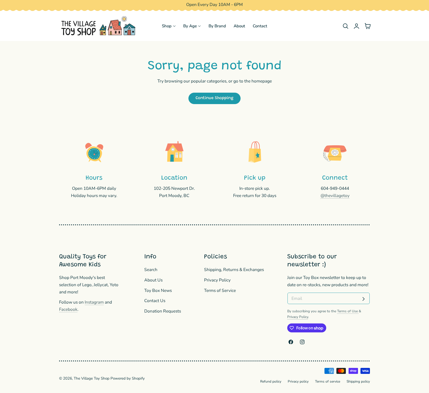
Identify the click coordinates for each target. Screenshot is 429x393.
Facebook (68, 309)
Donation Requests (162, 311)
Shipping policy (358, 381)
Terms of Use (348, 311)
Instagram (94, 302)
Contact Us (154, 301)
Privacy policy (298, 381)
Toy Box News (158, 290)
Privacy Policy (217, 280)
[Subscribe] (363, 298)
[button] (345, 26)
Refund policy (270, 381)
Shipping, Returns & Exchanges (234, 270)
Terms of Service (220, 290)
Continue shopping (214, 98)
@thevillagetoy (335, 195)
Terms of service (327, 381)
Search (150, 270)
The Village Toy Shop (91, 378)
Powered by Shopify (127, 378)
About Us (153, 280)
